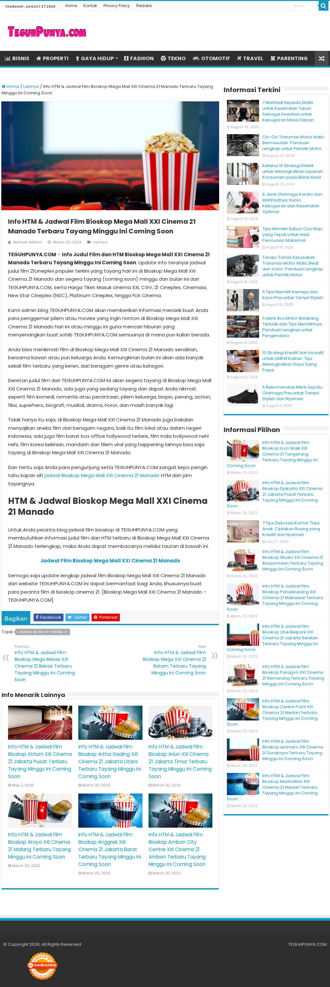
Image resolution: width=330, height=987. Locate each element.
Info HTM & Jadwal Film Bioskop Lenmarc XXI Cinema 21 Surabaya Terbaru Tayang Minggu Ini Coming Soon (292, 750)
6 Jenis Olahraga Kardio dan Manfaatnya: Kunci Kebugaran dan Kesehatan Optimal (292, 203)
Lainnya (31, 86)
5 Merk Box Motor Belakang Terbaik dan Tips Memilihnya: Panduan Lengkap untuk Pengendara (292, 327)
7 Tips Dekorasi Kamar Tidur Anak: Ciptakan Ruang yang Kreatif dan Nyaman (291, 529)
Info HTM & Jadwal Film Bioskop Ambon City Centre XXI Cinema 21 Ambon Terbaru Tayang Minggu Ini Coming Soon (177, 849)
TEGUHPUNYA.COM (307, 944)
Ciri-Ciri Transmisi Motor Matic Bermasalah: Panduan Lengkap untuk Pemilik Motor (293, 143)
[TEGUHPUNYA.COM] (46, 31)
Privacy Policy (116, 5)
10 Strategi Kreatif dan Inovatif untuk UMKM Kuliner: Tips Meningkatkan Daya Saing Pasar (293, 361)
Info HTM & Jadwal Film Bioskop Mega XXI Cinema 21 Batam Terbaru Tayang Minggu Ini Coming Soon (174, 660)
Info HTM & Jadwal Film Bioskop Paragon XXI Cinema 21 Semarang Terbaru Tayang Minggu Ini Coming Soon (293, 675)
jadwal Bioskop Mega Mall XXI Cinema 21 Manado (102, 475)
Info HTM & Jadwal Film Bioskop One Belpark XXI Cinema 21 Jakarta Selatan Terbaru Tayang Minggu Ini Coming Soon (272, 638)
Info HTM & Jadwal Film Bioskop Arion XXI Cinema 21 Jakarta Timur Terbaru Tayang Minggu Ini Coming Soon (180, 761)
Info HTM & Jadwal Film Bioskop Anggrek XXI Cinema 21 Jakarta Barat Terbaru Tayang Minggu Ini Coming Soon (109, 849)
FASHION (142, 58)
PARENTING (292, 58)
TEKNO (177, 58)
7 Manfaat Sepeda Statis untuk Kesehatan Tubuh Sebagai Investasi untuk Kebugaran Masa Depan (288, 111)
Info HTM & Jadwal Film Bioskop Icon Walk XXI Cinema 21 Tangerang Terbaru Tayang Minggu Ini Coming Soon (272, 454)
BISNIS (20, 58)
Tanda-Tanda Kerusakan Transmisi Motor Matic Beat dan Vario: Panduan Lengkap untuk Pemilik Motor (292, 266)
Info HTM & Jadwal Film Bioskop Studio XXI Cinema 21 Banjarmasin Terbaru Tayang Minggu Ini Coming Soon (292, 560)
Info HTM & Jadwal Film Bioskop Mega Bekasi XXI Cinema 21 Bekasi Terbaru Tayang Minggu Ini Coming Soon (45, 663)
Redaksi (144, 5)
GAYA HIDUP (97, 58)
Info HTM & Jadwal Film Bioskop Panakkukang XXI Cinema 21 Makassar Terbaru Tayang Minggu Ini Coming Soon (275, 597)
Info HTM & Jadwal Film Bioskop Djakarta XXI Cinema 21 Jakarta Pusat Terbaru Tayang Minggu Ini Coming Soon (275, 494)
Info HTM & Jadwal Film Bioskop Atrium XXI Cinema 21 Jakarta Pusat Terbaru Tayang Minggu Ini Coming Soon (40, 761)
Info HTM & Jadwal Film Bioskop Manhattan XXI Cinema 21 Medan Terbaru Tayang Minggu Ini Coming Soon (272, 787)
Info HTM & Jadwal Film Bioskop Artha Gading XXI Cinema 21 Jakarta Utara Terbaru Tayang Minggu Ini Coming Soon (109, 761)
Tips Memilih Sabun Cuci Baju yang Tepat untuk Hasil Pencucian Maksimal (292, 234)
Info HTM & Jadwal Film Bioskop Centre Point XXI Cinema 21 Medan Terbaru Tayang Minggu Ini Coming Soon (272, 712)
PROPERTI (56, 58)
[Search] (323, 6)
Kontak (90, 5)
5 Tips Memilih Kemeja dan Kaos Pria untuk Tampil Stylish (292, 295)
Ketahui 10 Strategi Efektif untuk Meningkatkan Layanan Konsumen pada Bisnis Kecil (292, 171)
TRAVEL (253, 58)
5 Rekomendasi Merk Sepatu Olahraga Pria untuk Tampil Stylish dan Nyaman (292, 393)
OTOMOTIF (215, 58)
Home (71, 5)
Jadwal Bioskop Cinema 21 (43, 631)
